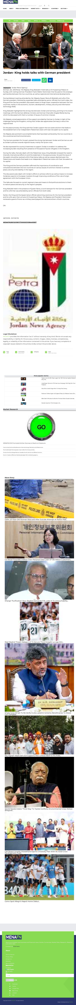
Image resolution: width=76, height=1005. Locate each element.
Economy (52, 20)
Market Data (35, 8)
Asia (29, 20)
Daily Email (15, 990)
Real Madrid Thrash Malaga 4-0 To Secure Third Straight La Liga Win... (34, 642)
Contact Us (9, 959)
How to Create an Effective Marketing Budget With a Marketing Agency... (20, 455)
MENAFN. (14, 1000)
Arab (23, 20)
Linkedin (14, 993)
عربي (40, 5)
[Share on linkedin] (50, 80)
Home (5, 8)
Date (5, 79)
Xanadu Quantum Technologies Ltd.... (51, 403)
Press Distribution (22, 8)
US (7, 20)
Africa (35, 20)
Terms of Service (10, 954)
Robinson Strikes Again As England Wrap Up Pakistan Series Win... (58, 393)
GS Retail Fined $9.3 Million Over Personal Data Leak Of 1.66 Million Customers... (38, 560)
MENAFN (7, 88)
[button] (44, 5)
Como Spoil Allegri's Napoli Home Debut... (22, 901)
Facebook (14, 984)
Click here (16, 946)
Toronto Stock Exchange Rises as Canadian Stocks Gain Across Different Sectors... (22, 452)
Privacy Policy (9, 956)
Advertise (8, 961)
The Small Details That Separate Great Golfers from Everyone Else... (19, 449)
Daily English (10, 969)
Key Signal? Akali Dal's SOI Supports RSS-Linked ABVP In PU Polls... (33, 756)
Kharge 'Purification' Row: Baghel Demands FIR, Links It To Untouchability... (36, 601)
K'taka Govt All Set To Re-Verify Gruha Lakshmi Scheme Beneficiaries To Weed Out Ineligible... (38, 713)
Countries (54, 8)
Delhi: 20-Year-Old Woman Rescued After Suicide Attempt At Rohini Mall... (36, 519)
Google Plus (15, 988)
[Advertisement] (30, 14)
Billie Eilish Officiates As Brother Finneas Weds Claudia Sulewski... (58, 398)
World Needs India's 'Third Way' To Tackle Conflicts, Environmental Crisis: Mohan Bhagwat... (39, 809)
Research (45, 8)
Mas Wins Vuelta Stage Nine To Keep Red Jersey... (54, 388)
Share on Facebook (26, 80)
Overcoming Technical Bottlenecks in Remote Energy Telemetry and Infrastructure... (23, 447)
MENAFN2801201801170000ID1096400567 (20, 222)
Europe (16, 20)
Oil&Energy (62, 20)
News (11, 8)
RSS (13, 995)
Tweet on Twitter (36, 80)
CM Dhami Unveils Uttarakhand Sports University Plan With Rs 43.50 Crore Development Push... (36, 852)
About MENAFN (10, 963)
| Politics (43, 20)
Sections (63, 8)
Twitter (14, 986)
